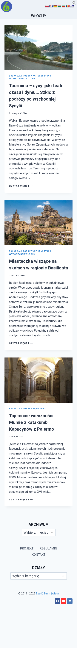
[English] (51, 5)
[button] (74, 3)
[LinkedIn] (70, 601)
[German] (55, 5)
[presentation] (38, 47)
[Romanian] (68, 5)
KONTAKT (38, 554)
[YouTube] (63, 601)
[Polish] (47, 5)
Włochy (30, 78)
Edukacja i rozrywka (22, 76)
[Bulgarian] (63, 5)
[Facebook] (57, 601)
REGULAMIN (48, 548)
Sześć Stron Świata (47, 593)
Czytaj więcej (21, 186)
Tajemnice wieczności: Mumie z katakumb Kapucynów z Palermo (32, 422)
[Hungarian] (59, 5)
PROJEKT (26, 548)
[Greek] (72, 5)
